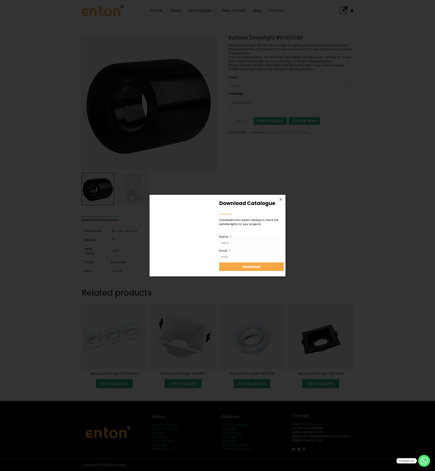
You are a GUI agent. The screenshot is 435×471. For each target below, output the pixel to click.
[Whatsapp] (424, 461)
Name (224, 237)
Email (223, 251)
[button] (281, 199)
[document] (217, 235)
